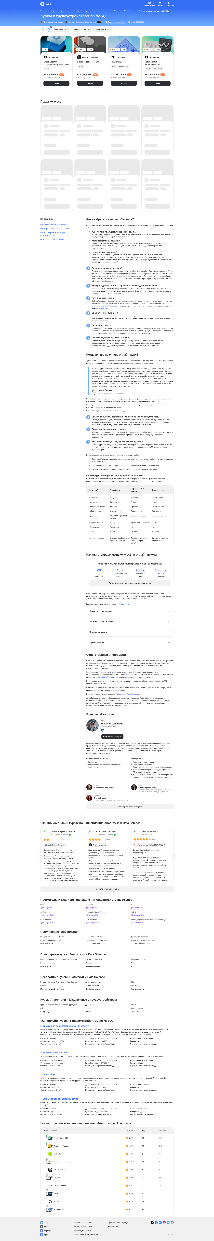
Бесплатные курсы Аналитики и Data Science (58, 982)
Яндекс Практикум (54, 1060)
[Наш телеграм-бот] (172, 1222)
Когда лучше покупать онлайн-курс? (55, 229)
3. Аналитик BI (47, 1074)
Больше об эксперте (112, 737)
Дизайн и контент (138, 937)
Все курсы (44, 11)
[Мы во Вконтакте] (160, 1222)
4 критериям (124, 604)
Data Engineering (137, 989)
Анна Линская (106, 390)
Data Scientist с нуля (56, 845)
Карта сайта (113, 1227)
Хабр (46, 1223)
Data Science (45, 966)
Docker (88, 1012)
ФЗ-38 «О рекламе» (108, 677)
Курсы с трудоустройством (63, 11)
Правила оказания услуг (118, 1223)
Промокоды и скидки (82, 1231)
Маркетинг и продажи (94, 940)
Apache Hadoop (137, 1008)
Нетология (51, 1038)
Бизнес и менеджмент (49, 940)
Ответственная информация (52, 239)
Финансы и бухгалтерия (140, 940)
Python (133, 963)
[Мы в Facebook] (156, 1222)
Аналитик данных (100, 845)
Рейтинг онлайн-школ (83, 1227)
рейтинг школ (103, 308)
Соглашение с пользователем (86, 1235)
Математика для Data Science (52, 989)
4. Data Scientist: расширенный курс (59, 1099)
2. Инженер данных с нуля (54, 1052)
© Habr (171, 1235)
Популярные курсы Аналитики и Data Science (58, 959)
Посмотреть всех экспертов (130, 807)
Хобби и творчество (93, 944)
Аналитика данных (138, 959)
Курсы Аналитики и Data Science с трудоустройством (59, 1005)
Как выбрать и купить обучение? (53, 225)
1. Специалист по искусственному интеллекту (64, 1026)
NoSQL (133, 1005)
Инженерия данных (93, 966)
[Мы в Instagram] (164, 1222)
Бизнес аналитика (47, 963)
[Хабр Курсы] (46, 4)
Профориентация (92, 989)
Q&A (46, 1227)
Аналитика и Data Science (95, 937)
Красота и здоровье (139, 944)
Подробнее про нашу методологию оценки (130, 583)
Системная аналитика (94, 959)
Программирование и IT (50, 937)
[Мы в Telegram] (168, 1222)
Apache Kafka (136, 1012)
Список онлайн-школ (82, 1223)
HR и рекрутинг (46, 944)
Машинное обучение (93, 963)
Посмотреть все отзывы (107, 889)
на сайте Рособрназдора (129, 694)
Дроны (88, 1005)
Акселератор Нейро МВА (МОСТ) (151, 845)
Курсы (46, 1235)
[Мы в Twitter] (152, 1222)
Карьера (47, 1231)
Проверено (116, 22)
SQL (132, 966)
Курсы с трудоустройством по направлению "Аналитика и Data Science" (106, 11)
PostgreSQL (45, 1012)
